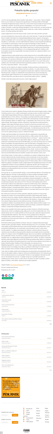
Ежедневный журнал (23, 13)
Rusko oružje (5, 341)
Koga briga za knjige (7, 314)
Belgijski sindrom (6, 360)
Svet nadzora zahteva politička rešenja (12, 319)
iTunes (27, 419)
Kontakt (47, 419)
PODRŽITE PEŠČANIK (7, 278)
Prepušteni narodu (6, 300)
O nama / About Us (47, 416)
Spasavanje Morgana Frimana (9, 346)
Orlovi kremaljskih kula (7, 365)
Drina (3, 290)
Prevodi (28, 412)
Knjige (46, 408)
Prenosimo (38, 418)
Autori (27, 410)
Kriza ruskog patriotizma (8, 336)
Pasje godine (5, 309)
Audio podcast (29, 418)
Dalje (51, 323)
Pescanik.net (29, 408)
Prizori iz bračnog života (8, 304)
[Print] (26, 15)
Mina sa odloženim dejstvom (9, 351)
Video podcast (29, 421)
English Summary (6, 419)
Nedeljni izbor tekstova (7, 412)
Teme (37, 420)
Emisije (38, 413)
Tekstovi (38, 410)
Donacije (47, 422)
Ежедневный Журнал (17, 265)
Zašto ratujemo (6, 355)
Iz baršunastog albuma (8, 295)
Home (37, 408)
